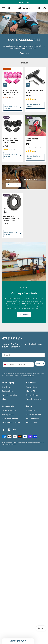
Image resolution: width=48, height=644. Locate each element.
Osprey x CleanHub (24, 293)
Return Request (32, 418)
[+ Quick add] (5, 85)
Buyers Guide (31, 387)
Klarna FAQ (30, 391)
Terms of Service (9, 410)
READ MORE (24, 315)
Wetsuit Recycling (9, 395)
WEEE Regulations (33, 399)
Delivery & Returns (33, 414)
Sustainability (7, 391)
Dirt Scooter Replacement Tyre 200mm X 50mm (11, 218)
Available (24, 2)
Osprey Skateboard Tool (34, 91)
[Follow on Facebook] (3, 429)
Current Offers (32, 395)
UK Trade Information (11, 422)
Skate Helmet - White (32, 140)
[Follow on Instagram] (9, 429)
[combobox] (6, 364)
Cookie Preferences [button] (10, 418)
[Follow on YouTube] (14, 429)
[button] (18, 641)
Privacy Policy (29, 375)
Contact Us (30, 410)
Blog (4, 399)
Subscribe (40, 363)
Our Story (6, 387)
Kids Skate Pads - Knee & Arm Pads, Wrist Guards (11, 92)
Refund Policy (31, 422)
